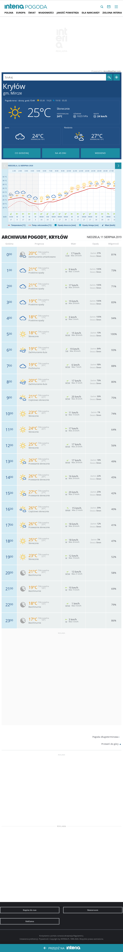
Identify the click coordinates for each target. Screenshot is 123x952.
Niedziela (68, 128)
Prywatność (44, 939)
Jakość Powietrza (68, 12)
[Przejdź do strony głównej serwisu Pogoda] (36, 7)
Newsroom (92, 910)
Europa (20, 12)
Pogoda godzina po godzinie (22, 153)
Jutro (7, 128)
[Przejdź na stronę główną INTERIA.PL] (14, 6)
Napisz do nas (29, 910)
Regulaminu (78, 935)
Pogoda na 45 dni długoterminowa (60, 153)
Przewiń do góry (110, 743)
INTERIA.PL (65, 939)
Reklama (29, 921)
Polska (8, 12)
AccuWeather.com (112, 71)
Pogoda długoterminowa (105, 736)
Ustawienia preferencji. (29, 939)
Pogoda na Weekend (100, 153)
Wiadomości (46, 12)
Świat (32, 12)
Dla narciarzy (91, 12)
